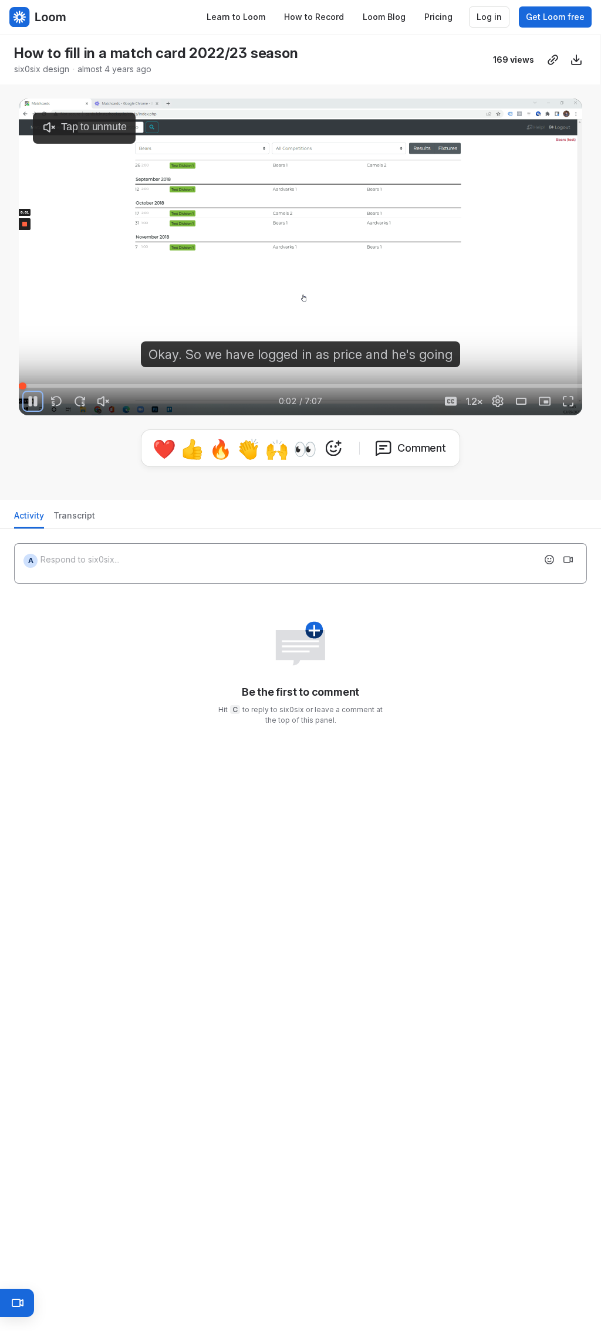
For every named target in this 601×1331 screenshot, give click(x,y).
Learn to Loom (236, 17)
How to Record (314, 17)
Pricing (438, 17)
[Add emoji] (549, 559)
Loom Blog (384, 17)
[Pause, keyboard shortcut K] (32, 401)
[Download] (576, 59)
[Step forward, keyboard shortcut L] (79, 401)
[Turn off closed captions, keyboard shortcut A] (450, 401)
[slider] (300, 386)
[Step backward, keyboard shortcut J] (56, 401)
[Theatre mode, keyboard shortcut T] (521, 401)
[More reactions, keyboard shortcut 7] (333, 448)
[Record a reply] (568, 559)
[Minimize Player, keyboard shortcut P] (544, 401)
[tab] (29, 519)
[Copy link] (552, 59)
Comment (421, 448)
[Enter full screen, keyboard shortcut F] (568, 401)
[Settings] (497, 401)
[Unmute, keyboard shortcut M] (103, 401)
